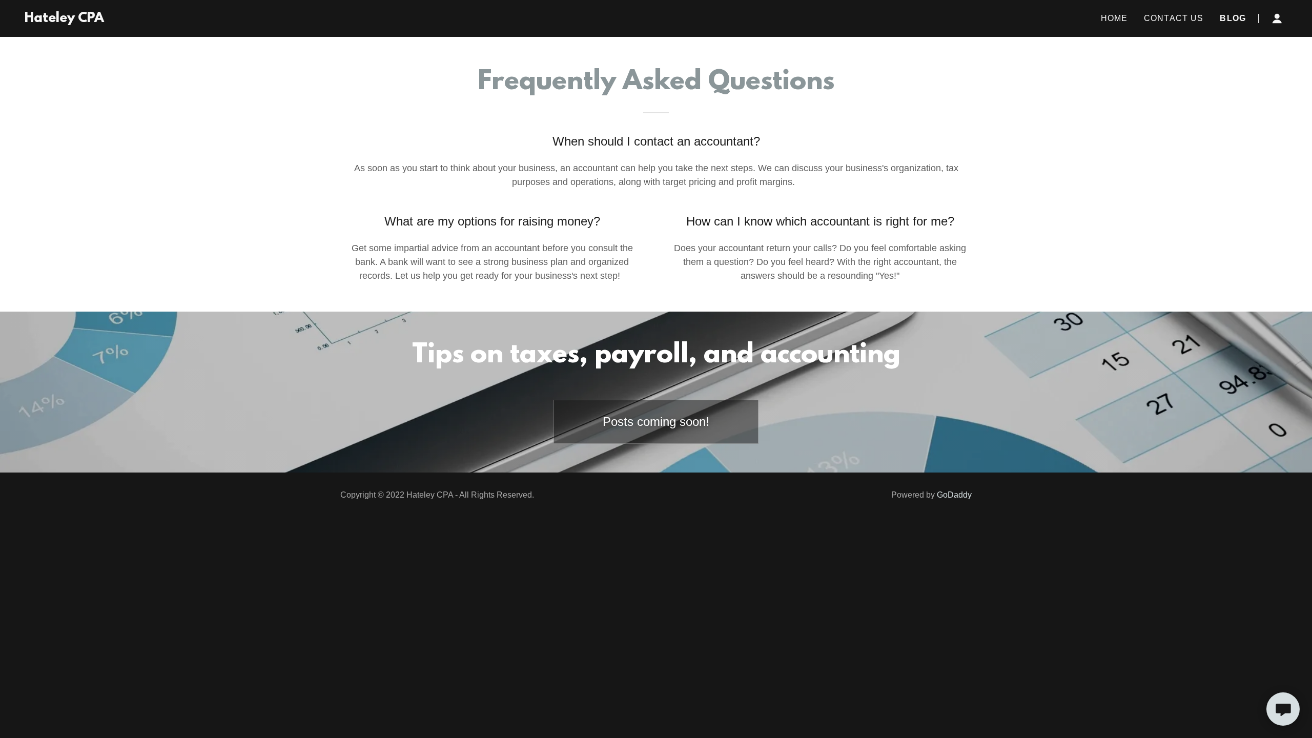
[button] (1277, 18)
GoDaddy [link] (954, 494)
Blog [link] (1233, 18)
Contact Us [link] (1173, 18)
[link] (64, 19)
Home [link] (1114, 18)
